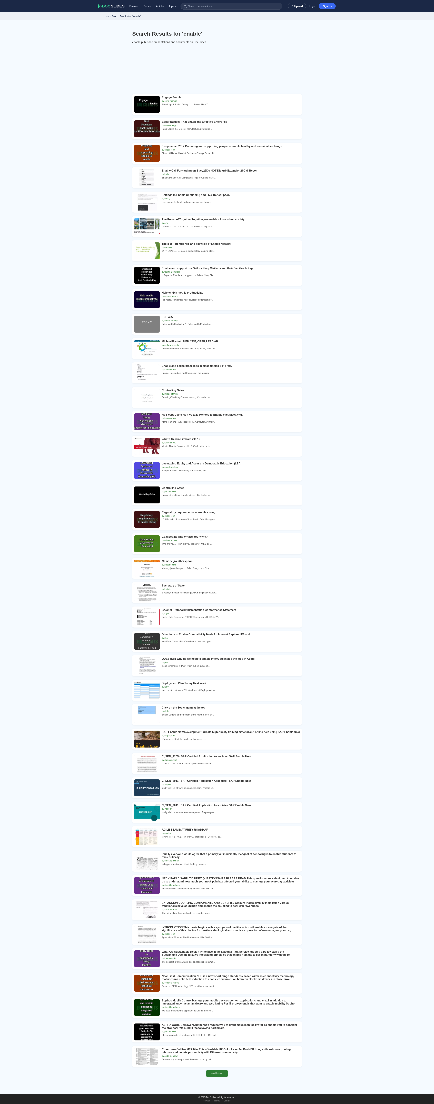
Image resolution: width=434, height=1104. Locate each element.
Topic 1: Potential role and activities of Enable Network (196, 243)
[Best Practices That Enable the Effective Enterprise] (147, 128)
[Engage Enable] (147, 104)
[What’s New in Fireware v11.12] (147, 446)
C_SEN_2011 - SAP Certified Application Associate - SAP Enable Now (206, 780)
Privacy (206, 1100)
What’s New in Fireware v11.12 (181, 439)
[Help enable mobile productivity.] (147, 299)
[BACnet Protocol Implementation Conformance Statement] (147, 617)
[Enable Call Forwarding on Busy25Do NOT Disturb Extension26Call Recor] (147, 177)
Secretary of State (173, 585)
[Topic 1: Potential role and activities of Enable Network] (147, 250)
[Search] (185, 6)
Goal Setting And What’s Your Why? (185, 536)
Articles (160, 6)
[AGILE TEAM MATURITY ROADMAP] (147, 836)
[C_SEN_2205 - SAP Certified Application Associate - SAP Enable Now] (147, 763)
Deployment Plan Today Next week (184, 683)
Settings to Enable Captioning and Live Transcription (196, 195)
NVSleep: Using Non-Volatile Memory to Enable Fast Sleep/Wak (202, 414)
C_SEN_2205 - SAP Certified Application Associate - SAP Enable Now (206, 756)
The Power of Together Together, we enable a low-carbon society (203, 219)
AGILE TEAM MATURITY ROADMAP (185, 829)
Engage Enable (171, 97)
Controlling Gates (173, 390)
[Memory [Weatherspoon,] (147, 568)
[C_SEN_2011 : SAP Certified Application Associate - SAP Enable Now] (147, 812)
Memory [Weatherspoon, (177, 561)
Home (106, 16)
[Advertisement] (217, 70)
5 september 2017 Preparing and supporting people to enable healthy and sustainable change (222, 146)
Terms (217, 1100)
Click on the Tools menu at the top (183, 707)
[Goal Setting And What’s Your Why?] (147, 543)
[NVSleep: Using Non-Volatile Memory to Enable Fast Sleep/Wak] (147, 421)
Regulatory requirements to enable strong (188, 512)
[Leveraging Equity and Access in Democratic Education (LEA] (147, 470)
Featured (134, 6)
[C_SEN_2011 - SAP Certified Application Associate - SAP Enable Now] (147, 787)
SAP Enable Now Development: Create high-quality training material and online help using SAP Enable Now (231, 732)
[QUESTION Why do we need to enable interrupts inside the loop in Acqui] (147, 665)
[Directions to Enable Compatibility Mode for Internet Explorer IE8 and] (147, 641)
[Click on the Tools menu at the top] (147, 714)
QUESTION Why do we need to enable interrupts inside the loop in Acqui (208, 658)
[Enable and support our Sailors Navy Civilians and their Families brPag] (147, 275)
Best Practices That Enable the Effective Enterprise (194, 121)
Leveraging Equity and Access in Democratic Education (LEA (201, 463)
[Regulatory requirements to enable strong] (147, 519)
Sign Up (327, 6)
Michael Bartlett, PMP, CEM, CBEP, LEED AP (190, 341)
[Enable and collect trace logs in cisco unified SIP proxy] (147, 372)
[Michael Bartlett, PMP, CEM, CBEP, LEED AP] (147, 348)
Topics (172, 6)
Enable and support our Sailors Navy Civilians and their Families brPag (207, 268)
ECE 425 (167, 317)
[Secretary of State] (147, 592)
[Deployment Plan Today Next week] (147, 690)
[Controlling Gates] (147, 397)
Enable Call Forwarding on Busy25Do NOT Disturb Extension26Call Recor (209, 170)
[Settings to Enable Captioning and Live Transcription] (147, 202)
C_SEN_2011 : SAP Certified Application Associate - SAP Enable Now (206, 805)
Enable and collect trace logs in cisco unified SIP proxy (197, 365)
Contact (227, 1100)
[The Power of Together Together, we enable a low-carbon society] (147, 226)
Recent (148, 6)
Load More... (217, 1073)
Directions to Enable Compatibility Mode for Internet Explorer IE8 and (206, 634)
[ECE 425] (147, 324)
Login (312, 6)
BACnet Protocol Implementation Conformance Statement (199, 610)
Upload (298, 6)
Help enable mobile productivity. (182, 292)
